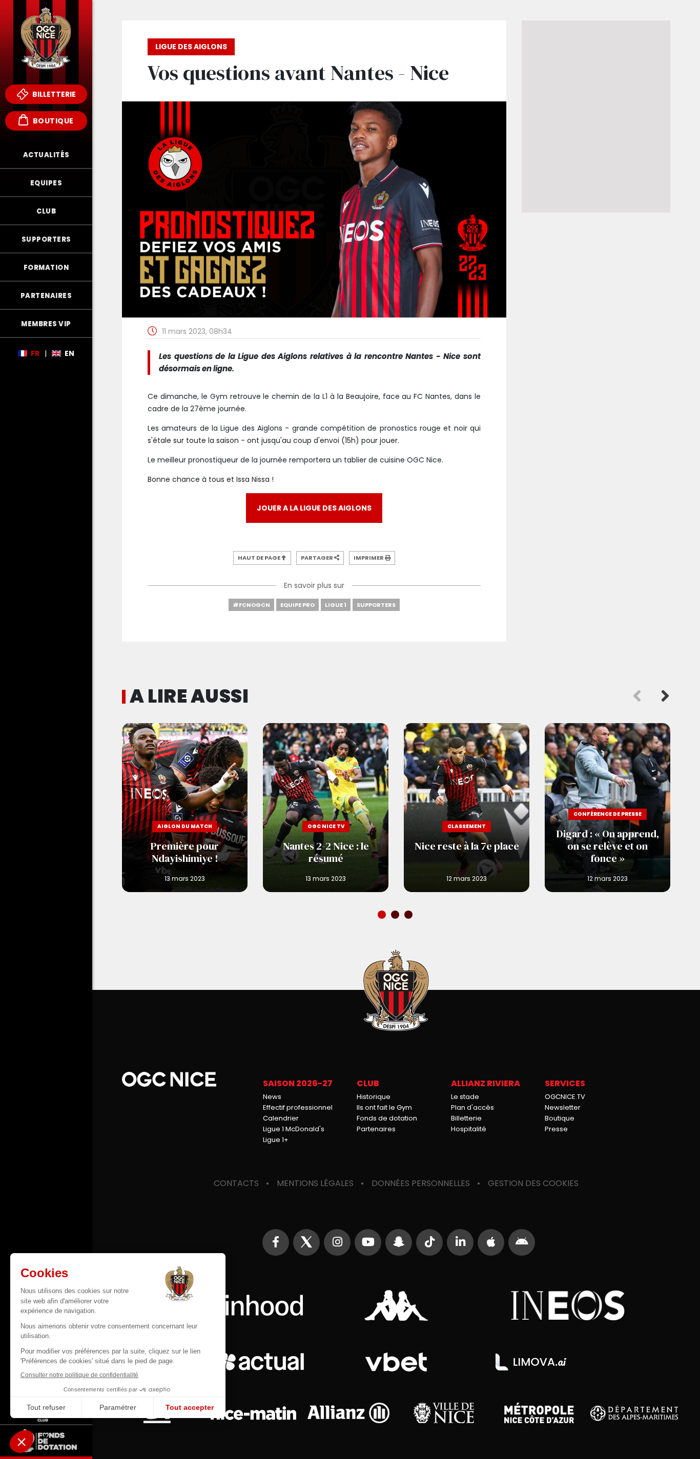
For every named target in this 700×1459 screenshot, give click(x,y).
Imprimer (369, 558)
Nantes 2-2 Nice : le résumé (325, 807)
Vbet (396, 1361)
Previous (637, 696)
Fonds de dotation (387, 1118)
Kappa (396, 1305)
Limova (531, 1362)
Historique (373, 1097)
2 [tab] (396, 916)
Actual (261, 1362)
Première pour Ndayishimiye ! (185, 807)
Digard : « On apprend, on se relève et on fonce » (607, 807)
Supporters (376, 605)
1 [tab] (383, 916)
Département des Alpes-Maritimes (634, 1413)
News (272, 1097)
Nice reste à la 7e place (466, 807)
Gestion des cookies (533, 1183)
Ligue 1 (335, 605)
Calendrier (281, 1118)
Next (665, 696)
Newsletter (563, 1107)
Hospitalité (468, 1129)
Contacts (236, 1183)
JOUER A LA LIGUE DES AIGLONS (314, 508)
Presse (556, 1129)
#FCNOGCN (251, 605)
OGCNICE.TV (565, 1097)
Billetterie (53, 94)
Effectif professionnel (298, 1107)
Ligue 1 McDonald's (293, 1129)
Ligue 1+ (276, 1140)
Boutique (52, 121)
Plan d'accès (472, 1107)
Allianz (348, 1413)
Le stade (465, 1097)
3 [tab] (409, 916)
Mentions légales (315, 1183)
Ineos (568, 1305)
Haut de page (259, 558)
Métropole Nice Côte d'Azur (539, 1413)
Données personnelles (421, 1183)
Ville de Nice (444, 1413)
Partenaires (376, 1129)
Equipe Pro (297, 605)
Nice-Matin (253, 1413)
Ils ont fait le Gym (384, 1107)
